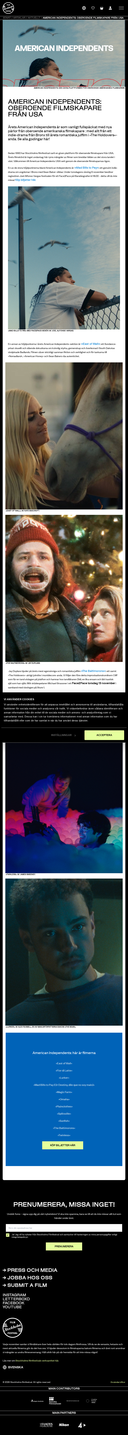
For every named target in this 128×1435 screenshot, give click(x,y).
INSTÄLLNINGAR (61, 735)
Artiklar (19, 18)
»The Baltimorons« (93, 671)
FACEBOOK (13, 1303)
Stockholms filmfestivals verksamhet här (37, 1360)
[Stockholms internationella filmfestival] (8, 8)
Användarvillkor (117, 1382)
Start (7, 18)
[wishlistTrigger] (93, 8)
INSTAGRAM (14, 1295)
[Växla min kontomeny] (110, 8)
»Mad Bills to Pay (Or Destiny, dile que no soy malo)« (64, 1084)
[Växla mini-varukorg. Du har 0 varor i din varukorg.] (101, 8)
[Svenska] (84, 8)
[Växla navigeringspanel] (121, 8)
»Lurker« (64, 1077)
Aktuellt (34, 18)
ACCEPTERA (104, 735)
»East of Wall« (64, 1063)
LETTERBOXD (16, 1299)
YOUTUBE (12, 1307)
